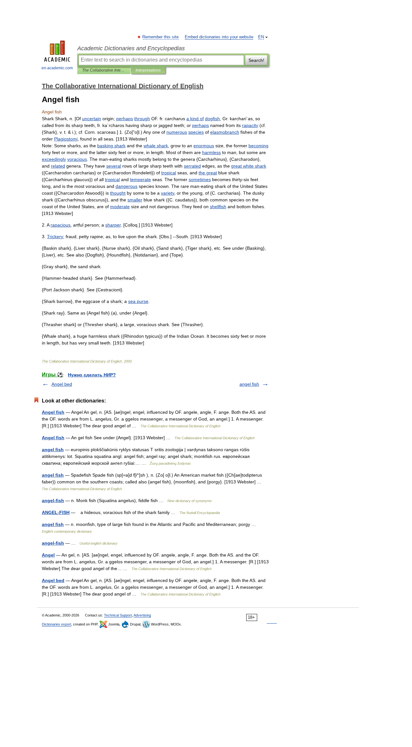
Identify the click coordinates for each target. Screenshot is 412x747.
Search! (256, 60)
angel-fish (53, 500)
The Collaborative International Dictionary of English (104, 70)
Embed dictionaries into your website (219, 37)
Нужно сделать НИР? (92, 374)
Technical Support (118, 615)
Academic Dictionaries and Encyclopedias (131, 48)
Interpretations (148, 70)
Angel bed (62, 384)
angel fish (249, 384)
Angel (48, 555)
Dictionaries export (56, 624)
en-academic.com (57, 68)
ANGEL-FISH (56, 512)
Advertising (142, 615)
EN (261, 37)
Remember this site (161, 37)
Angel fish (53, 412)
